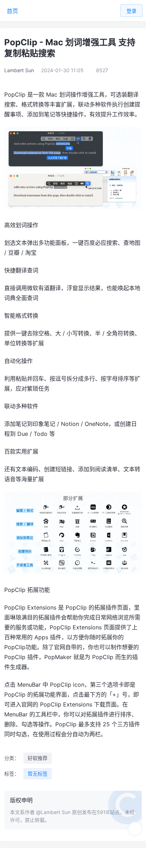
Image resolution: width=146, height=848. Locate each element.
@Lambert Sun (53, 812)
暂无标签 (37, 774)
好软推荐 (37, 758)
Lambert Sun (19, 70)
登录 (131, 11)
